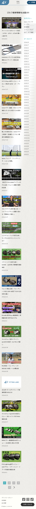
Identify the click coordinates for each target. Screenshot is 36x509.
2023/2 (26, 130)
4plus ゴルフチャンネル (28, 23)
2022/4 (26, 152)
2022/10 (27, 141)
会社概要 (4, 503)
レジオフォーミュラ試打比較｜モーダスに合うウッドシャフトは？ (11, 238)
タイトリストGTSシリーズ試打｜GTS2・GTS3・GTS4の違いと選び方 (11, 33)
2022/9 (26, 143)
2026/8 (26, 42)
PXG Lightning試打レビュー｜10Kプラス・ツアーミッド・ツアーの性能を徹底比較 (11, 467)
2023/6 (26, 119)
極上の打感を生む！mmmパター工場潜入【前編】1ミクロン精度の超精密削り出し (11, 134)
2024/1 (26, 105)
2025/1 (26, 89)
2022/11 (27, 138)
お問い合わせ (27, 504)
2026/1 (26, 62)
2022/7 (26, 149)
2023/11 (27, 108)
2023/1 (26, 133)
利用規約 (4, 500)
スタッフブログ (28, 30)
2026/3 (26, 56)
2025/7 (26, 72)
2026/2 (26, 59)
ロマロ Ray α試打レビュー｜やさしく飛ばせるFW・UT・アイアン (11, 84)
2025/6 (26, 75)
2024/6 (26, 97)
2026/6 (26, 48)
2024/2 (26, 102)
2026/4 (26, 53)
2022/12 (27, 135)
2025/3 (26, 83)
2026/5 (26, 51)
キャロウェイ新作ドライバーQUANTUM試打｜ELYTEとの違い (11, 342)
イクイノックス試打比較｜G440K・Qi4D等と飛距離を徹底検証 (11, 264)
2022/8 (26, 146)
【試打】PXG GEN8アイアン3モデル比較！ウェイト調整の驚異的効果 (11, 185)
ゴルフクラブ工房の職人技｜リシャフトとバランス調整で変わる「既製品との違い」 (11, 211)
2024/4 (26, 100)
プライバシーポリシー (7, 498)
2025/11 (27, 67)
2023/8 (26, 113)
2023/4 (26, 124)
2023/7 (26, 116)
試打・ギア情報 (28, 32)
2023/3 (26, 127)
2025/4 (26, 81)
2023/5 (26, 122)
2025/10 (27, 70)
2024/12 (27, 92)
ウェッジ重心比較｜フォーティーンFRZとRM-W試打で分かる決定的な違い (11, 291)
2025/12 (27, 64)
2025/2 (26, 86)
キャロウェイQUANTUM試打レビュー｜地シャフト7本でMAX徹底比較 (11, 416)
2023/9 (26, 111)
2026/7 (26, 45)
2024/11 (27, 94)
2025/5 (26, 78)
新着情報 (26, 27)
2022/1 (26, 154)
